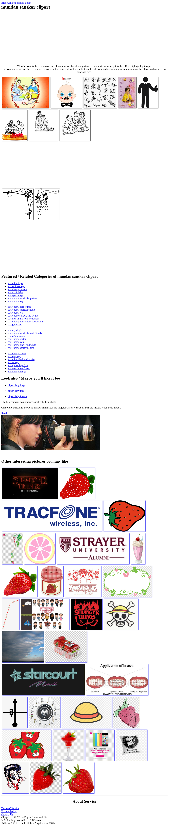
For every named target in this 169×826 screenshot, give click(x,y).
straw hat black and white (21, 359)
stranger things (15, 295)
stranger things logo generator (23, 318)
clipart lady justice (17, 396)
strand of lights (15, 292)
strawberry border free (19, 306)
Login (28, 2)
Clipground (16, 816)
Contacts (11, 2)
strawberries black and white (23, 315)
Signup (20, 2)
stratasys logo (15, 330)
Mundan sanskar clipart (14, 103)
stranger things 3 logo (19, 368)
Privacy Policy (9, 811)
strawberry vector (17, 339)
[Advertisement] (84, 37)
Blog (3, 2)
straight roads (15, 324)
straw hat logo (15, 283)
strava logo (13, 362)
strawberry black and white (22, 344)
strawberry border (17, 353)
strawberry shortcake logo (21, 309)
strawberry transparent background (26, 321)
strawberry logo (16, 301)
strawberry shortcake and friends (25, 333)
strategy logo (14, 356)
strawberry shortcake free (21, 347)
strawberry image (17, 371)
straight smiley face (18, 365)
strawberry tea (15, 312)
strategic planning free (19, 336)
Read (4, 413)
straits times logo (16, 286)
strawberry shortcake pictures (23, 298)
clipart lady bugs (16, 385)
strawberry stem (16, 342)
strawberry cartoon (17, 289)
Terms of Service (10, 808)
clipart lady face (16, 390)
